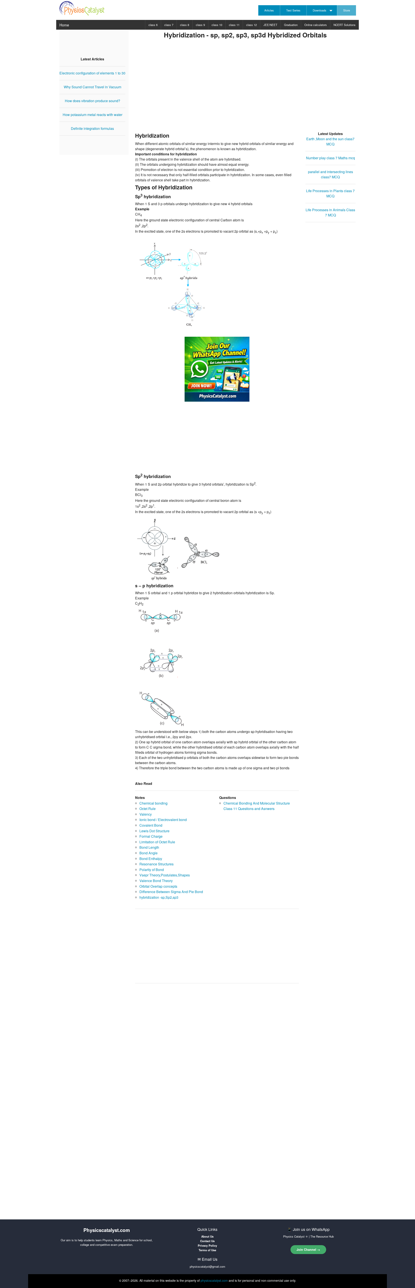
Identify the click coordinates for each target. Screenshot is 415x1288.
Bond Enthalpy (150, 858)
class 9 (200, 25)
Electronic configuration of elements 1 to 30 (92, 73)
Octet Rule (147, 808)
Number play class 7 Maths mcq (330, 157)
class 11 (234, 25)
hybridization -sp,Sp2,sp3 (158, 897)
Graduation (291, 25)
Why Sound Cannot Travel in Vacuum (92, 86)
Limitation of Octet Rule (157, 841)
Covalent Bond (150, 825)
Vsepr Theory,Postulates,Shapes (164, 875)
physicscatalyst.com (214, 1280)
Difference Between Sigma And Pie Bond (171, 891)
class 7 (168, 25)
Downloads (319, 10)
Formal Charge (151, 836)
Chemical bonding (153, 803)
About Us (207, 1236)
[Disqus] (217, 1041)
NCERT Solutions (345, 25)
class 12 (251, 25)
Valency (145, 814)
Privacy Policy (207, 1245)
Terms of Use (207, 1250)
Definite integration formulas (92, 128)
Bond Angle (148, 852)
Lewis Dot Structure (154, 830)
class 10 (217, 25)
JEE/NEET (270, 25)
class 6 (153, 25)
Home (64, 24)
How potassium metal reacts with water (92, 114)
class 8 (184, 25)
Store (346, 10)
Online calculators (315, 25)
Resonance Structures (156, 863)
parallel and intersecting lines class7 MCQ (330, 174)
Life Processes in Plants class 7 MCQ (330, 193)
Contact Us (207, 1241)
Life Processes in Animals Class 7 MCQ (330, 212)
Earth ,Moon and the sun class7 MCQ (330, 141)
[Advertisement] (245, 91)
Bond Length (149, 847)
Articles (269, 10)
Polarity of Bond (151, 869)
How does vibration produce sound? (92, 100)
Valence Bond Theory (156, 880)
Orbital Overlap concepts (158, 886)
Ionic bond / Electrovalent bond (163, 819)
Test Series (293, 10)
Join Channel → (308, 1249)
